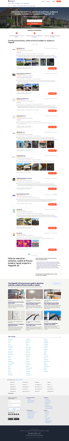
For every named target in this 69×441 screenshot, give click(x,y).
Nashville (45, 349)
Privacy (29, 433)
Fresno (9, 344)
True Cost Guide (47, 400)
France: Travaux (22, 430)
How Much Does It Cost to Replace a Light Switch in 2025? (16, 325)
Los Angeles (10, 347)
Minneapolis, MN (26, 386)
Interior (9, 3)
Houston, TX (25, 384)
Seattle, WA (37, 391)
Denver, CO (12, 384)
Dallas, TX (49, 382)
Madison (45, 369)
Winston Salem (29, 368)
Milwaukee (46, 371)
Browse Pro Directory (31, 400)
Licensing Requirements (49, 408)
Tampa (9, 369)
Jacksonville (10, 364)
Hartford (9, 359)
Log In (53, 1)
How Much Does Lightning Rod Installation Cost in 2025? (51, 324)
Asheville (27, 361)
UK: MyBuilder (47, 430)
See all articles (56, 283)
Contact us (47, 419)
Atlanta (9, 371)
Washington (10, 361)
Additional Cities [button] (10, 393)
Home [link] (9, 5)
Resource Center (48, 402)
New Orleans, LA (38, 386)
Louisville (27, 339)
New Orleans (28, 340)
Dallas (45, 352)
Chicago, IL (37, 382)
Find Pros (29, 399)
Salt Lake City (46, 361)
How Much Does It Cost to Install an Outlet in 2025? (16, 303)
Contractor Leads (30, 416)
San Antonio (46, 359)
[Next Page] (42, 254)
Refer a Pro (47, 403)
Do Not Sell (35, 433)
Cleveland (28, 371)
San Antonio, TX (50, 389)
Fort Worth (46, 356)
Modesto (9, 349)
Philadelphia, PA (13, 389)
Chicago (9, 373)
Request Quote (52, 68)
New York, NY (50, 386)
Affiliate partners (48, 422)
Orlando (9, 368)
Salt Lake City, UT (38, 389)
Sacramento (10, 351)
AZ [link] (11, 5)
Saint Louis (28, 354)
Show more (55, 57)
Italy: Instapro (35, 430)
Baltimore (28, 342)
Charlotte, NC (25, 382)
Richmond (46, 364)
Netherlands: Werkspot (40, 430)
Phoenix (9, 340)
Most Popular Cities (11, 379)
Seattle (45, 368)
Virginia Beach (46, 366)
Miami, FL (49, 384)
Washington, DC (50, 391)
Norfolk (45, 363)
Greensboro (28, 364)
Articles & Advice (26, 3)
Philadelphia (46, 342)
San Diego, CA (13, 391)
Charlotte (28, 363)
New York (28, 359)
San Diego (10, 352)
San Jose (9, 356)
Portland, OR (25, 389)
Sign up (14, 408)
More (22, 3)
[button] (20, 62)
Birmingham (10, 339)
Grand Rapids (28, 347)
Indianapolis (10, 374)
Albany (27, 357)
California (32, 433)
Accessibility (39, 433)
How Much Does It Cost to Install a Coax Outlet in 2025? (33, 325)
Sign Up (58, 1)
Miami (9, 366)
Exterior (13, 3)
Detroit (27, 346)
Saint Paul (28, 351)
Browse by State (19, 379)
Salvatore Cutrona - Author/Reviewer (33, 300)
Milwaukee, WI (13, 386)
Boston (27, 344)
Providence (46, 346)
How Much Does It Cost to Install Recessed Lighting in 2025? (33, 303)
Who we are (47, 413)
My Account (47, 399)
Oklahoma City (29, 374)
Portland (45, 339)
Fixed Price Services (31, 402)
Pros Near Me (47, 405)
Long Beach (10, 346)
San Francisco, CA (26, 391)
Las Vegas (28, 356)
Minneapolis (28, 349)
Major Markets (11, 336)
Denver (9, 357)
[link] (34, 49)
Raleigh (27, 366)
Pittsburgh (46, 344)
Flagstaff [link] (14, 5)
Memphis (45, 347)
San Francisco (10, 354)
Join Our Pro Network (31, 413)
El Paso (45, 354)
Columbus (28, 373)
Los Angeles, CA (38, 384)
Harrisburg (46, 340)
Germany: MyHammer (29, 430)
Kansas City (28, 352)
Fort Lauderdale (11, 363)
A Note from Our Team (48, 406)
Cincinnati (28, 369)
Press (46, 416)
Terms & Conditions (40, 435)
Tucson (9, 342)
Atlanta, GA (12, 382)
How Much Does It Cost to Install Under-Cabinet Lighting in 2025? (51, 303)
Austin (45, 351)
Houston (45, 357)
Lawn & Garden (17, 3)
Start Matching (34, 23)
